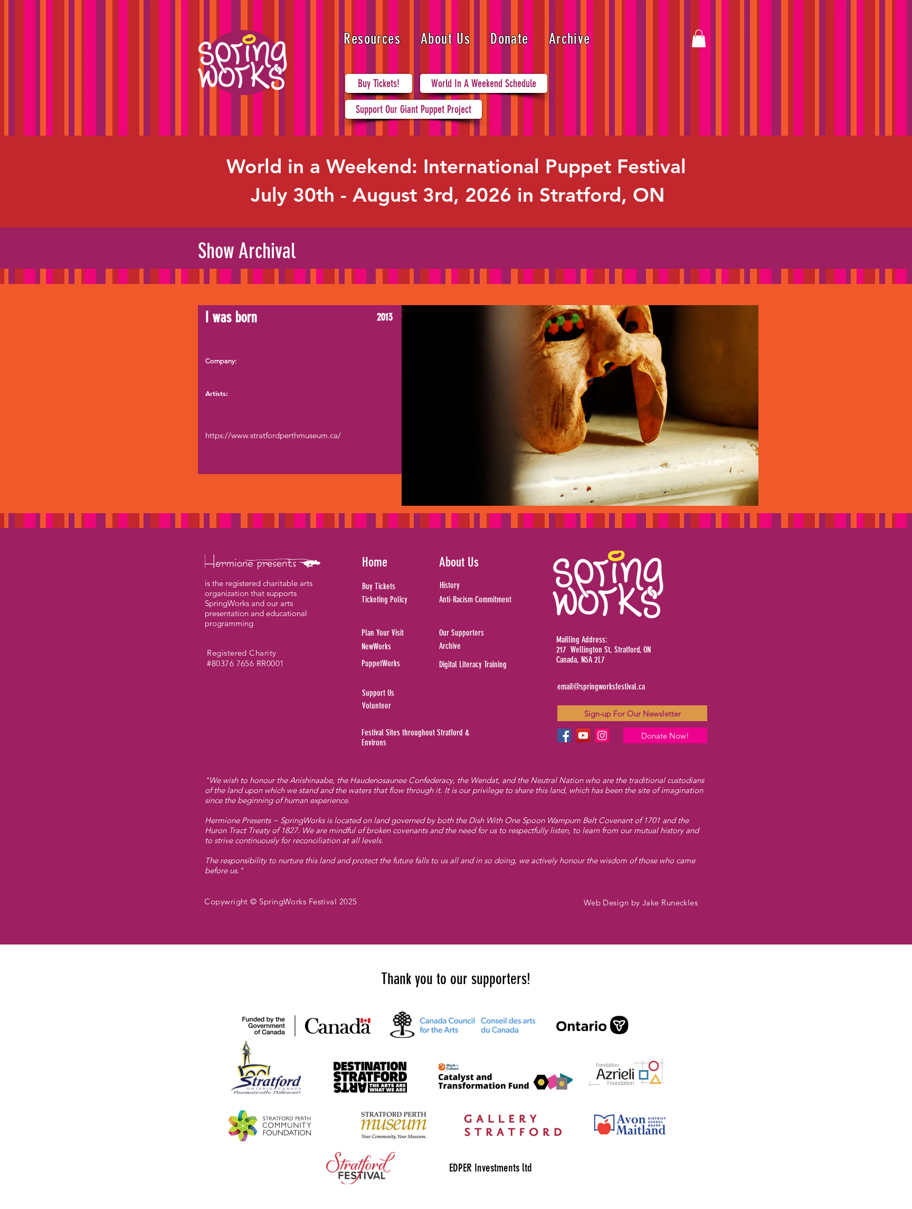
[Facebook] (564, 735)
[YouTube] (583, 735)
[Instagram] (602, 735)
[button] (372, 39)
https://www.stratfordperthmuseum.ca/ (273, 435)
